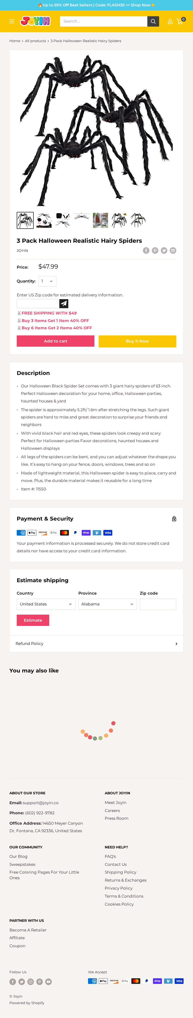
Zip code (149, 593)
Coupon (17, 945)
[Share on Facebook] (146, 250)
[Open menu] (11, 21)
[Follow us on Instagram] (30, 981)
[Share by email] (173, 250)
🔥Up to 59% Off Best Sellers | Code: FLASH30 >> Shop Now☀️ (96, 5)
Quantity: (26, 281)
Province (87, 593)
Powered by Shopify (26, 1003)
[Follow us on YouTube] (48, 981)
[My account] (170, 21)
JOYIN (22, 250)
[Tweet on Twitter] (164, 250)
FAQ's (110, 856)
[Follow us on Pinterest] (39, 981)
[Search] (153, 21)
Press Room (117, 818)
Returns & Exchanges (125, 880)
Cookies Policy (119, 904)
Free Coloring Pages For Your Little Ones (44, 875)
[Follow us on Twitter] (21, 981)
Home (14, 41)
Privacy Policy (119, 888)
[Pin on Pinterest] (155, 250)
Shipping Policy (120, 872)
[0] (180, 21)
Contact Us (116, 864)
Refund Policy (29, 643)
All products (35, 41)
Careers (112, 810)
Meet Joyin (115, 802)
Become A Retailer (28, 930)
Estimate (33, 620)
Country (25, 593)
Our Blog (18, 856)
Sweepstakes (22, 864)
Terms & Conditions (124, 896)
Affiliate (17, 937)
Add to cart (55, 341)
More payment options (137, 341)
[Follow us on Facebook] (12, 981)
